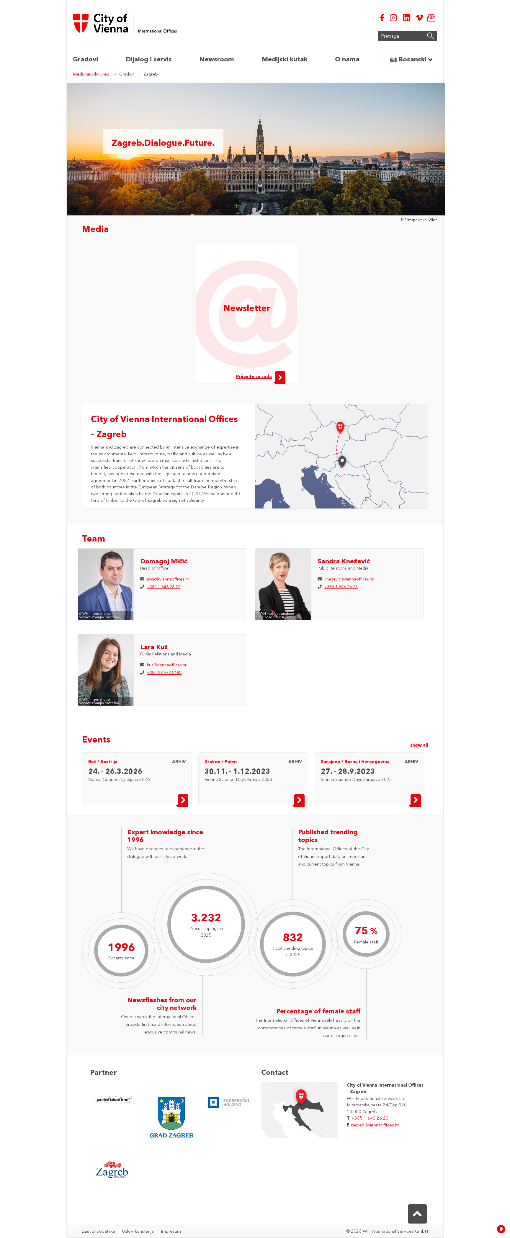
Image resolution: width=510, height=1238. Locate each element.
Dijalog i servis (149, 59)
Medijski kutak (285, 59)
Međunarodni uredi (91, 74)
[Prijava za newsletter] (430, 17)
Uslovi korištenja (138, 1231)
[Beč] (340, 427)
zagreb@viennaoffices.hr (375, 1125)
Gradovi (85, 59)
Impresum (171, 1231)
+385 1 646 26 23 (341, 586)
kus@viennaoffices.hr (167, 665)
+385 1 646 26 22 (163, 586)
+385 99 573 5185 (164, 672)
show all (419, 745)
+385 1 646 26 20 (369, 1118)
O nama (347, 59)
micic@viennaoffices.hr (168, 579)
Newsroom (216, 59)
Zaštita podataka (98, 1231)
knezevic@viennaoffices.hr (349, 579)
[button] (417, 1213)
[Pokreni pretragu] (430, 36)
